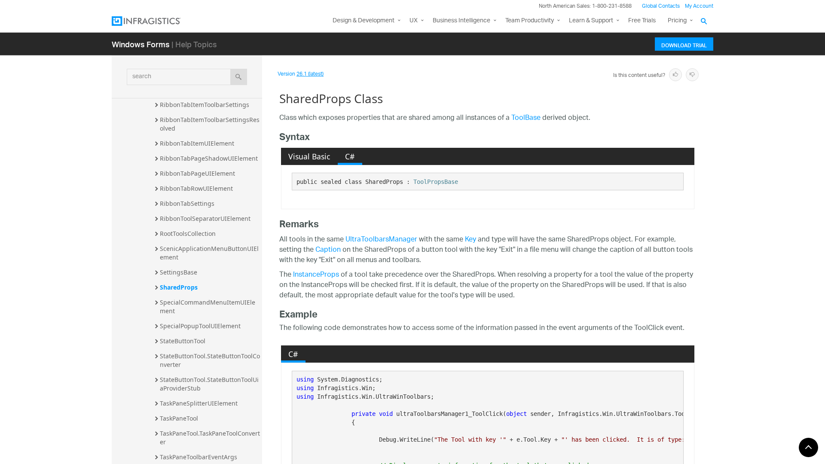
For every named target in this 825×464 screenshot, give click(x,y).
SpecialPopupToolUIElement (200, 326)
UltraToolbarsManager (381, 240)
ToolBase (526, 118)
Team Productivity (529, 20)
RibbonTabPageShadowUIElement (209, 158)
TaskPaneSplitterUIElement (199, 403)
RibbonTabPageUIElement (197, 173)
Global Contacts (661, 6)
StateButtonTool (182, 341)
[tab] (309, 156)
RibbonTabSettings (187, 203)
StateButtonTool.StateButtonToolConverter (210, 360)
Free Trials (642, 20)
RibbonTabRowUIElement (196, 188)
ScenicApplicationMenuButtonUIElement (209, 252)
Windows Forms (141, 44)
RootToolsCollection (188, 233)
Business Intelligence (461, 20)
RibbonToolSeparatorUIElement (205, 218)
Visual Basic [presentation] (309, 156)
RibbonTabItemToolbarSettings (204, 105)
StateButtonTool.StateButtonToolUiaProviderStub (209, 383)
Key (470, 240)
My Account (699, 6)
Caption (328, 250)
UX (413, 20)
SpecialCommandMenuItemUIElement (207, 306)
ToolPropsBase (435, 181)
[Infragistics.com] (155, 21)
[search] (238, 77)
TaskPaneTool (179, 418)
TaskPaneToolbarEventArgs (198, 457)
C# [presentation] (349, 156)
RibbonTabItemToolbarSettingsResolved (210, 124)
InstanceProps (316, 275)
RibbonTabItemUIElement (197, 143)
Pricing (677, 20)
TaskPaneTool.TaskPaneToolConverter (210, 437)
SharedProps (179, 287)
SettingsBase (178, 272)
